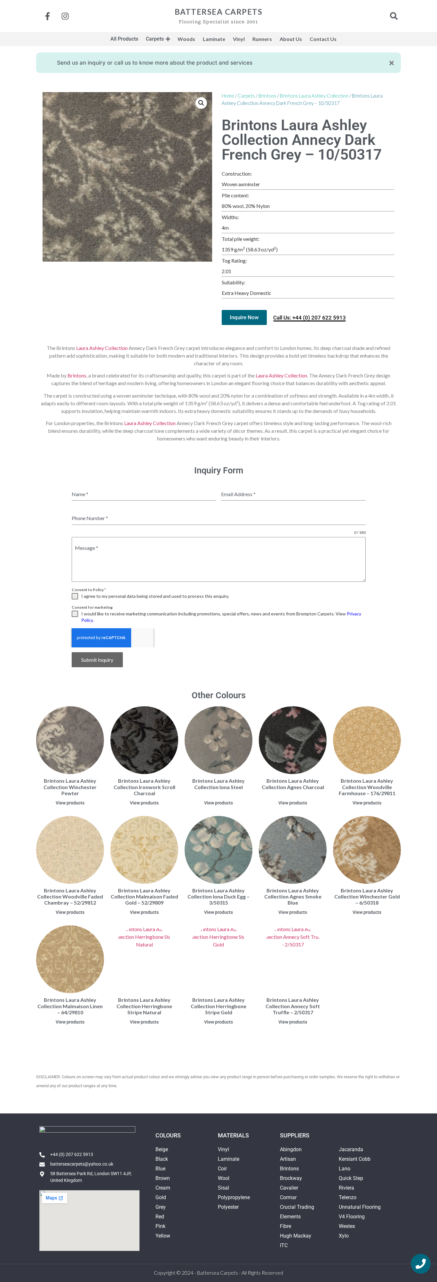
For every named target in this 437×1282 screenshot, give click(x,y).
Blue (160, 1169)
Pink (160, 1226)
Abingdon (291, 1149)
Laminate (228, 1159)
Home (228, 96)
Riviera (346, 1188)
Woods (186, 39)
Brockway (291, 1178)
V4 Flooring (352, 1217)
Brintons (267, 96)
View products (70, 803)
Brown (162, 1178)
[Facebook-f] (47, 16)
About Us (291, 39)
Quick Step (351, 1178)
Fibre (285, 1226)
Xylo (344, 1236)
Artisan (288, 1159)
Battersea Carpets (219, 11)
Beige (161, 1149)
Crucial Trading (297, 1207)
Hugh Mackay (295, 1236)
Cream (162, 1188)
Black (161, 1159)
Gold (160, 1197)
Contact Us (323, 39)
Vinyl (223, 1149)
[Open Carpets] (168, 39)
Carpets (246, 96)
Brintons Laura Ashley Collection (314, 96)
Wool (223, 1178)
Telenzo (347, 1197)
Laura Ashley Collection (102, 348)
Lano (344, 1169)
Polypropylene (234, 1197)
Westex (347, 1226)
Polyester (228, 1207)
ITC (284, 1245)
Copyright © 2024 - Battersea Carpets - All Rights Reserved (218, 1273)
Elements (290, 1217)
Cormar (288, 1197)
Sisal (223, 1188)
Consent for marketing (92, 607)
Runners (262, 39)
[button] (201, 103)
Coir (222, 1169)
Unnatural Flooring (360, 1207)
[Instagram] (65, 16)
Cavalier (289, 1188)
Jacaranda (351, 1149)
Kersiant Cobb (354, 1159)
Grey (160, 1207)
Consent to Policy (89, 589)
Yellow (162, 1236)
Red (159, 1217)
